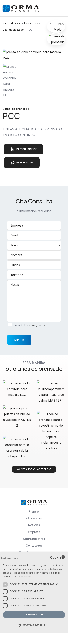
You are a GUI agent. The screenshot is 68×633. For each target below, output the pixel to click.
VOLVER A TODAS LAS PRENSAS (34, 469)
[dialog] (34, 592)
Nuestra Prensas (12, 23)
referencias (25, 162)
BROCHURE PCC (26, 149)
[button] (34, 625)
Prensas (34, 511)
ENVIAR (19, 339)
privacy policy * (38, 325)
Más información (21, 576)
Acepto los (31, 325)
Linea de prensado (13, 29)
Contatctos (34, 545)
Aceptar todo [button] (34, 614)
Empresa (34, 532)
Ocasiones (34, 518)
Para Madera (31, 23)
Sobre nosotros (34, 538)
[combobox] (63, 557)
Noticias (34, 525)
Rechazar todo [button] (9, 558)
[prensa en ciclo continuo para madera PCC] (34, 54)
